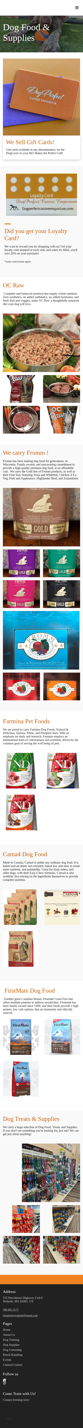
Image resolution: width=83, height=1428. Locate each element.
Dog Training (11, 1339)
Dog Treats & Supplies (31, 1118)
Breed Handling (12, 1354)
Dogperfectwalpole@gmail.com (20, 1315)
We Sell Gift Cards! (30, 142)
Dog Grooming (12, 1349)
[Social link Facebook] (37, 1380)
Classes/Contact (12, 1364)
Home (6, 1329)
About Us (9, 1334)
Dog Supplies (11, 1344)
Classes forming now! (16, 1399)
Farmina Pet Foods (26, 721)
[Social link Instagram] (37, 1383)
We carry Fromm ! (26, 452)
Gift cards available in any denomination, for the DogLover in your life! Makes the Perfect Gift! (35, 151)
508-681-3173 (10, 1309)
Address (9, 1291)
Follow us (10, 1374)
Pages (7, 1323)
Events (7, 1359)
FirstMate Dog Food (29, 990)
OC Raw (13, 285)
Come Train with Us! (19, 1393)
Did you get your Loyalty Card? (35, 234)
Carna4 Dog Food (25, 854)
